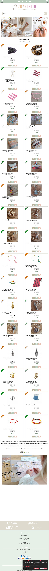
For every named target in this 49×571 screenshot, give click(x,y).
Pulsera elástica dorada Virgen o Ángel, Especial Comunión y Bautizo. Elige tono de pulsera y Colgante (31, 127)
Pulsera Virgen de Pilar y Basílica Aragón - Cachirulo (7, 174)
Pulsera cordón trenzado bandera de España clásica (31, 428)
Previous (2, 27)
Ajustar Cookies (43, 568)
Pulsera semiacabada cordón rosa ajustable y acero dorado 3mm (7, 266)
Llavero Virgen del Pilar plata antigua (8, 336)
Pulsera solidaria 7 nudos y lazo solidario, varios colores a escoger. (31, 104)
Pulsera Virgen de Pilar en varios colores (7, 151)
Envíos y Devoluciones (24, 538)
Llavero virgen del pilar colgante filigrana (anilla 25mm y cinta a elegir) (7, 197)
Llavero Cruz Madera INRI (7, 243)
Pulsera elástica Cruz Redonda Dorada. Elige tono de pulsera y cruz (7, 126)
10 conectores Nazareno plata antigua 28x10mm (31, 359)
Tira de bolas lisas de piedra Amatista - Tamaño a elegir (7, 57)
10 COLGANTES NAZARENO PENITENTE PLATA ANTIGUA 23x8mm (8, 359)
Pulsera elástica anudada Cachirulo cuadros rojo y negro (31, 80)
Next (46, 27)
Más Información (26, 566)
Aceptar (36, 568)
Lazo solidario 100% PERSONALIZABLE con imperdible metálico (8, 80)
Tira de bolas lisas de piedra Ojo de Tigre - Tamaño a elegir (31, 57)
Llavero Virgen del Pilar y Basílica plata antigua (31, 336)
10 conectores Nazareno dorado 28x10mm (7, 313)
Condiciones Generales (24, 543)
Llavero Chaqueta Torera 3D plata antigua (31, 243)
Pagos (24, 536)
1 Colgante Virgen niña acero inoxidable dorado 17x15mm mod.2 (8, 382)
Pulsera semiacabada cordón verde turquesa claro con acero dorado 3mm (31, 266)
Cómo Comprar (24, 535)
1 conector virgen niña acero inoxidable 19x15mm (8, 405)
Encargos (24, 539)
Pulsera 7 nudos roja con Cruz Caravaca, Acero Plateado (8, 428)
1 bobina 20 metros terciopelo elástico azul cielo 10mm (31, 405)
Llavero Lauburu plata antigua (31, 220)
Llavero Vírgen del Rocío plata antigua (31, 197)
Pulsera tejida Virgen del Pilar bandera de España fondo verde (7, 290)
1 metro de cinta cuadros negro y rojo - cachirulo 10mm (31, 290)
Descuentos (24, 541)
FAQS (24, 542)
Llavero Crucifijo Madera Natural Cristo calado (7, 220)
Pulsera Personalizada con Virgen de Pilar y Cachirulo (31, 174)
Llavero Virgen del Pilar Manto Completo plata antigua (31, 313)
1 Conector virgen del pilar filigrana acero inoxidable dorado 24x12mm (31, 382)
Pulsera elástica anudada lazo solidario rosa (8, 104)
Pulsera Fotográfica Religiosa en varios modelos (31, 151)
